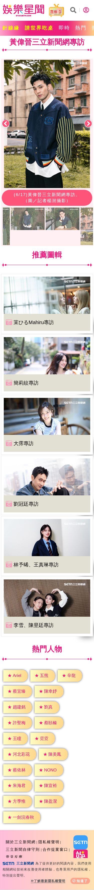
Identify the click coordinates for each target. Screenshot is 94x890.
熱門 (81, 28)
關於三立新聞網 (21, 842)
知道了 (82, 881)
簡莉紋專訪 (26, 383)
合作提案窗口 (55, 849)
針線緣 (11, 28)
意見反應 (14, 857)
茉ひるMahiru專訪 (34, 322)
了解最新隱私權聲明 (49, 881)
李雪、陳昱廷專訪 (34, 625)
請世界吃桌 (39, 28)
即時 (64, 28)
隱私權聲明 (49, 842)
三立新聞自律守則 (23, 849)
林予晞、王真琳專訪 (36, 564)
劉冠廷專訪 (26, 504)
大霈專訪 (24, 443)
